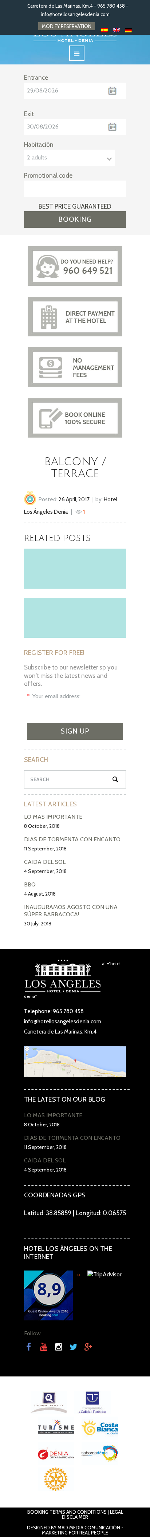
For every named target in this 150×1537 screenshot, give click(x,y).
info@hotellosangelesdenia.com (75, 14)
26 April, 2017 (74, 499)
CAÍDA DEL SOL (45, 861)
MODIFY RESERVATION (66, 26)
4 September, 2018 (45, 871)
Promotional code (48, 175)
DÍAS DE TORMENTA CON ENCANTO (72, 839)
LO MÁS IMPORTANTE (53, 816)
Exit (29, 114)
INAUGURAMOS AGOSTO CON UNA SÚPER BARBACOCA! (71, 911)
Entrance (36, 77)
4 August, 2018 (40, 893)
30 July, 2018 (37, 923)
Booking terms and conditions (67, 1512)
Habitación (39, 144)
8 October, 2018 (42, 826)
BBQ (30, 884)
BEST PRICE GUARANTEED (75, 206)
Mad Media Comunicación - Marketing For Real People (82, 1530)
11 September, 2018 (45, 848)
